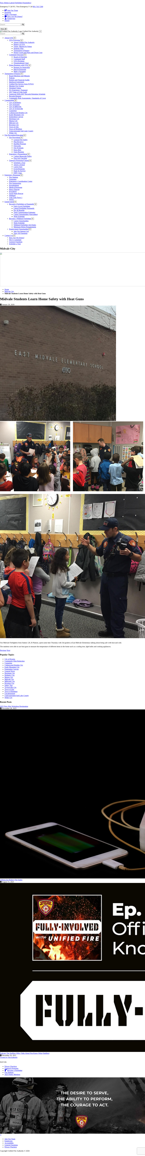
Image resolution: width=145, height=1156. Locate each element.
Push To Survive (19, 171)
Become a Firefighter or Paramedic (21, 204)
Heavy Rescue (14, 189)
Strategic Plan (18, 48)
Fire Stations (13, 177)
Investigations (14, 185)
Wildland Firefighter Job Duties (25, 225)
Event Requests (19, 169)
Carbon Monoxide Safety (23, 156)
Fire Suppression (15, 183)
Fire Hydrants (18, 148)
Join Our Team (10, 1139)
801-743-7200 (38, 7)
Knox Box (17, 150)
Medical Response (15, 187)
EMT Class (18, 173)
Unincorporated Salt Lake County (21, 131)
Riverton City (14, 125)
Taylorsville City (10, 687)
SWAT (11, 200)
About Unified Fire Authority (24, 42)
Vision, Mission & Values (23, 46)
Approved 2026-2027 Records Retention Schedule (27, 94)
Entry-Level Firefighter (22, 206)
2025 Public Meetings (12, 1074)
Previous (3, 650)
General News (10, 671)
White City (13, 133)
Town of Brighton (15, 129)
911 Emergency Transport (18, 90)
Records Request (15, 96)
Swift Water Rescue (16, 193)
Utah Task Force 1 (15, 197)
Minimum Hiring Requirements (25, 227)
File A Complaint (15, 240)
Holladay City (10, 675)
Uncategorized (10, 693)
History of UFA (19, 44)
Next (8, 650)
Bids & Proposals (20, 69)
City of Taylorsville (16, 109)
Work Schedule (19, 216)
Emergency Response (12, 175)
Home (7, 289)
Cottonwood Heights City (18, 113)
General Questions (15, 242)
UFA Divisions (19, 61)
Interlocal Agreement (16, 82)
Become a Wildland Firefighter (20, 219)
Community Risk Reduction (15, 661)
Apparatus (12, 179)
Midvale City (13, 123)
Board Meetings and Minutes (19, 76)
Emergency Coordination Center (20, 181)
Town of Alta (14, 127)
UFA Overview (14, 40)
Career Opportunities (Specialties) (26, 214)
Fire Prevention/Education (14, 135)
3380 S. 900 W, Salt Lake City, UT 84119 (15, 1153)
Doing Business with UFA (18, 65)
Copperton (13, 111)
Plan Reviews (18, 142)
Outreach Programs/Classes (19, 160)
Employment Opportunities (18, 229)
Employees (8, 1141)
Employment (9, 202)
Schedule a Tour (19, 163)
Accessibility (9, 1143)
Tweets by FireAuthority (9, 1057)
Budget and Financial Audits (19, 80)
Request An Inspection (22, 67)
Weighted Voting (15, 88)
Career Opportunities (21, 221)
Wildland (12, 195)
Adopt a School (19, 165)
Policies (12, 78)
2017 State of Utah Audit (18, 92)
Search (7, 21)
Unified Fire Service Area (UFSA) (21, 84)
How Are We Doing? (16, 238)
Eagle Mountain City (16, 115)
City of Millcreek (15, 107)
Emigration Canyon (16, 117)
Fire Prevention (14, 137)
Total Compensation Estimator (24, 212)
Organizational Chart (21, 63)
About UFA (9, 38)
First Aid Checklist (20, 158)
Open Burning (19, 152)
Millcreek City (10, 681)
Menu (3, 29)
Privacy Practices (11, 1066)
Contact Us (9, 235)
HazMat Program (20, 144)
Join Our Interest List (21, 231)
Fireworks (17, 146)
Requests (8, 12)
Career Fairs (18, 167)
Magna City (13, 121)
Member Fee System (16, 86)
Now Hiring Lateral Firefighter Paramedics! (15, 3)
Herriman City (14, 119)
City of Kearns (14, 105)
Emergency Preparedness (18, 154)
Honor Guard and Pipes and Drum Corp (28, 53)
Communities (9, 100)
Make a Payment (11, 14)
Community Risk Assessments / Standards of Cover (27, 98)
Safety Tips (9, 685)
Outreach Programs (11, 1068)
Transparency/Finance (21, 50)
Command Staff (19, 59)
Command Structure (16, 55)
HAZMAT (13, 191)
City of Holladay (15, 103)
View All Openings (20, 233)
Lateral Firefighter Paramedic (24, 208)
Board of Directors (20, 57)
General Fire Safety (21, 140)
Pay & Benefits (19, 210)
